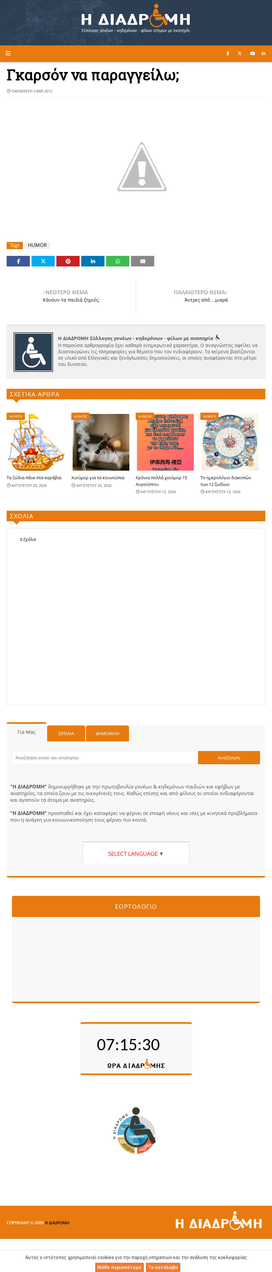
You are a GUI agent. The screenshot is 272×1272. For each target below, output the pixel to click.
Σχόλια (66, 733)
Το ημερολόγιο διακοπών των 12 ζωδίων (225, 481)
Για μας (26, 732)
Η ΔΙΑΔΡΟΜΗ (57, 1223)
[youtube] (252, 53)
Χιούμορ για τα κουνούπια (97, 478)
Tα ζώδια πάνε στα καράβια (34, 478)
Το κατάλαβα (163, 1267)
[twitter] (239, 53)
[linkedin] (263, 53)
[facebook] (228, 53)
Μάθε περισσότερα (119, 1267)
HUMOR (37, 245)
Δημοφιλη (107, 733)
